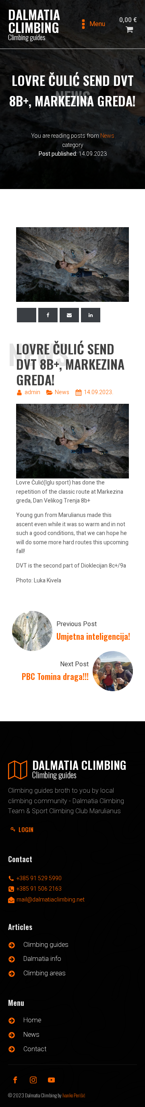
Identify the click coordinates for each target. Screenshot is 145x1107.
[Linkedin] (90, 315)
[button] (24, 829)
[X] (26, 315)
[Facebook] (48, 315)
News (107, 136)
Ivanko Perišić (73, 1095)
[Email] (69, 315)
